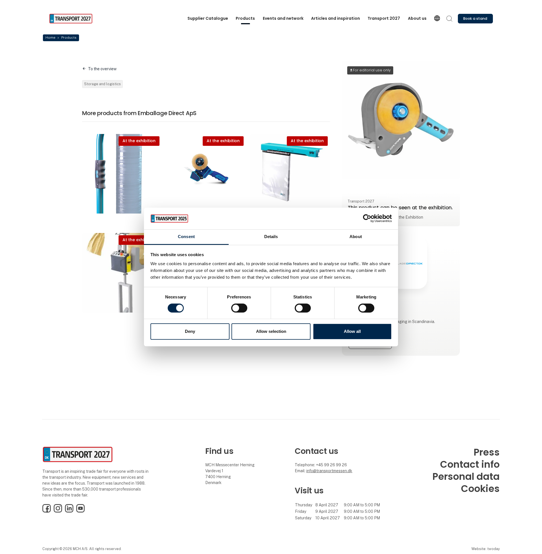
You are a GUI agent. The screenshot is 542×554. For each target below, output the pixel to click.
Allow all (352, 331)
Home (50, 37)
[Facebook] (46, 511)
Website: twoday (485, 549)
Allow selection (271, 331)
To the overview (102, 69)
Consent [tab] (186, 236)
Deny (190, 331)
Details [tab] (271, 236)
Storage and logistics (102, 84)
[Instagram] (58, 511)
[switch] (239, 308)
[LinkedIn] (69, 511)
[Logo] (71, 19)
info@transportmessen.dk (329, 471)
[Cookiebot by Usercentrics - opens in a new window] (367, 218)
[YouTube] (80, 511)
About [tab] (355, 236)
